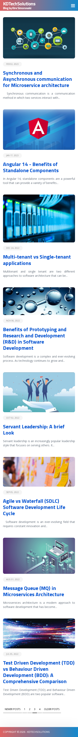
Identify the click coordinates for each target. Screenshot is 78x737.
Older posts (51, 709)
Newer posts (12, 709)
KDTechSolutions (19, 4)
